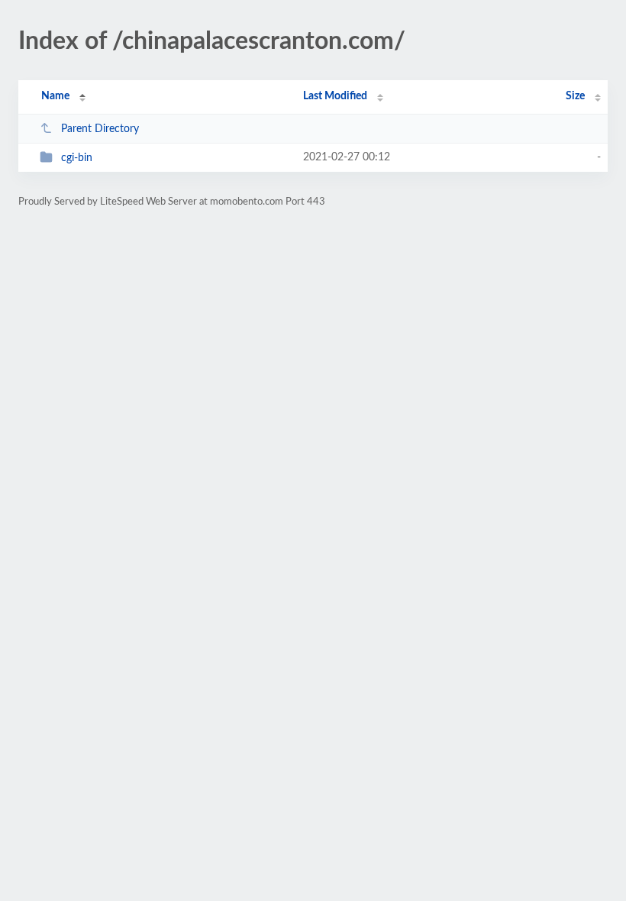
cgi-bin (76, 158)
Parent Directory (100, 129)
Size (575, 96)
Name (55, 96)
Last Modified (335, 96)
